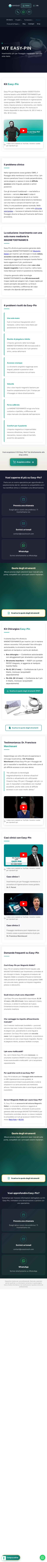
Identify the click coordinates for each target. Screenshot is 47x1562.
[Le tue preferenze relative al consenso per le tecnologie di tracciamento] (4, 1558)
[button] (23, 131)
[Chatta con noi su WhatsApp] (42, 1557)
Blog (24, 24)
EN (37, 5)
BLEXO (21, 1119)
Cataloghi (31, 24)
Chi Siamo (9, 20)
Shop (38, 24)
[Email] (29, 11)
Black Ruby (13, 1119)
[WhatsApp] (23, 11)
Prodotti (19, 20)
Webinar (38, 20)
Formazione (28, 20)
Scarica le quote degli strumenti (25, 728)
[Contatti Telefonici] (17, 11)
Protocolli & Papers (13, 24)
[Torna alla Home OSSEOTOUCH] (14, 5)
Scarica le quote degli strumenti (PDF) (25, 691)
